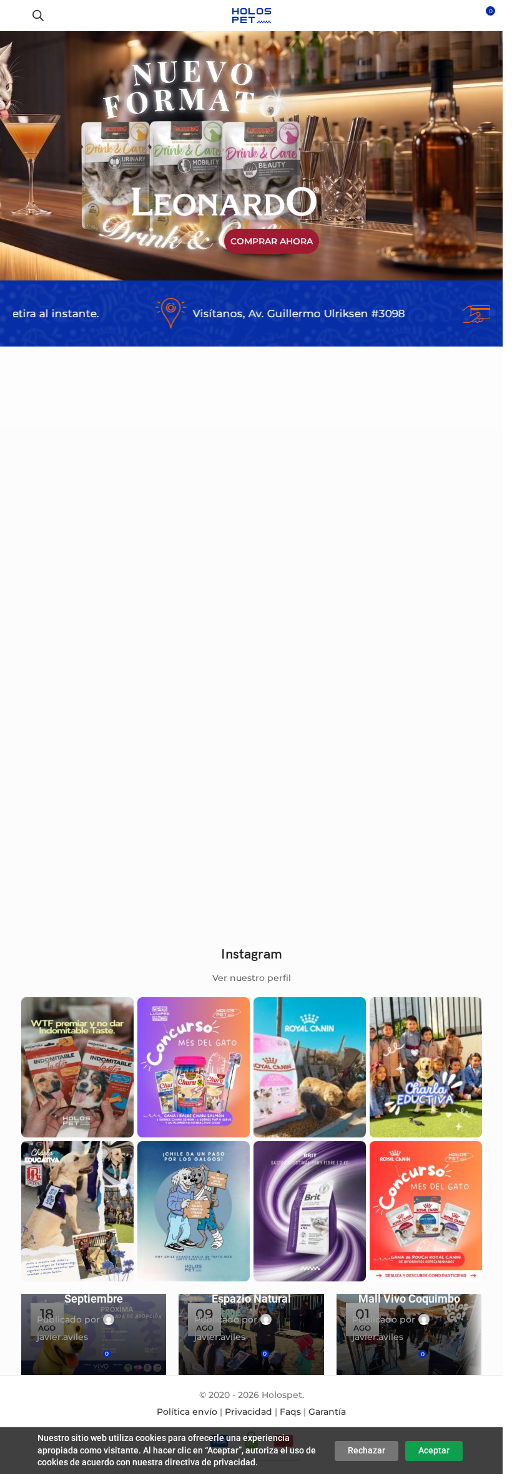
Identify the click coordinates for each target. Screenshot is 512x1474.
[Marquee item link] (244, 313)
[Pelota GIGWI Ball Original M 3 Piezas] (71, 571)
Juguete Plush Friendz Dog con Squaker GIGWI (62, 843)
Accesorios (53, 664)
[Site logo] (251, 15)
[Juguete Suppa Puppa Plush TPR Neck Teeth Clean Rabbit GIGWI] (311, 571)
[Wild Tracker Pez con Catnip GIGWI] (431, 571)
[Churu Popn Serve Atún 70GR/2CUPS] (191, 767)
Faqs (290, 1411)
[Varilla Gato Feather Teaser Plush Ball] (191, 571)
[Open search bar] (38, 15)
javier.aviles (62, 1336)
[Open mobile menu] (14, 15)
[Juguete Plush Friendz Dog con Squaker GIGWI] (71, 767)
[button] (105, 538)
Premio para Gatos (188, 860)
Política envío (187, 1411)
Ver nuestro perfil (251, 977)
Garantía (327, 1411)
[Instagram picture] (77, 1067)
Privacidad (248, 1411)
